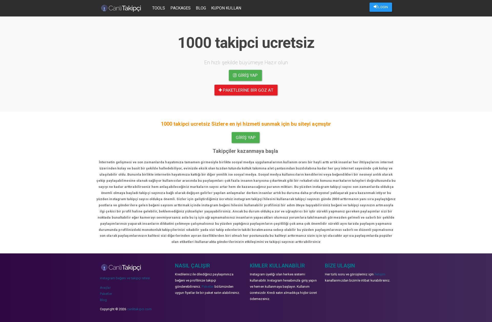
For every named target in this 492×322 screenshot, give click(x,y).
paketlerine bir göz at (247, 90)
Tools (158, 8)
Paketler (106, 294)
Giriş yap (247, 75)
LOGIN (382, 7)
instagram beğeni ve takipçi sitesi (125, 278)
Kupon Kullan (226, 8)
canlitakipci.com (139, 309)
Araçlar (105, 287)
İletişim (379, 274)
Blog (201, 8)
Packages (180, 8)
